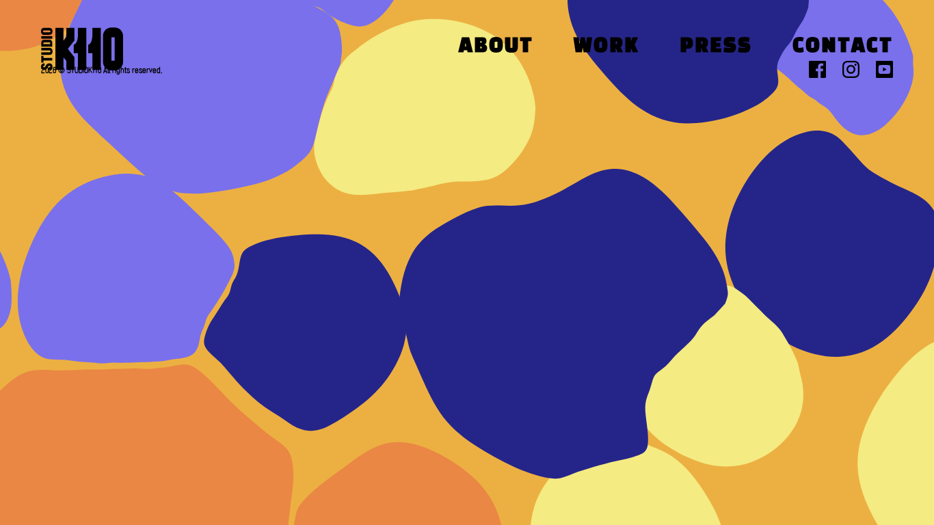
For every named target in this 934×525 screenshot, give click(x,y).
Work (606, 47)
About (496, 47)
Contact (842, 47)
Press (716, 47)
